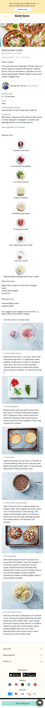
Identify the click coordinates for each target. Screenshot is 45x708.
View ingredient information (13, 127)
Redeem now (22, 9)
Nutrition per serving (11, 107)
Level (4, 101)
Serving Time (7, 94)
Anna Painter (32, 86)
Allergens (6, 114)
